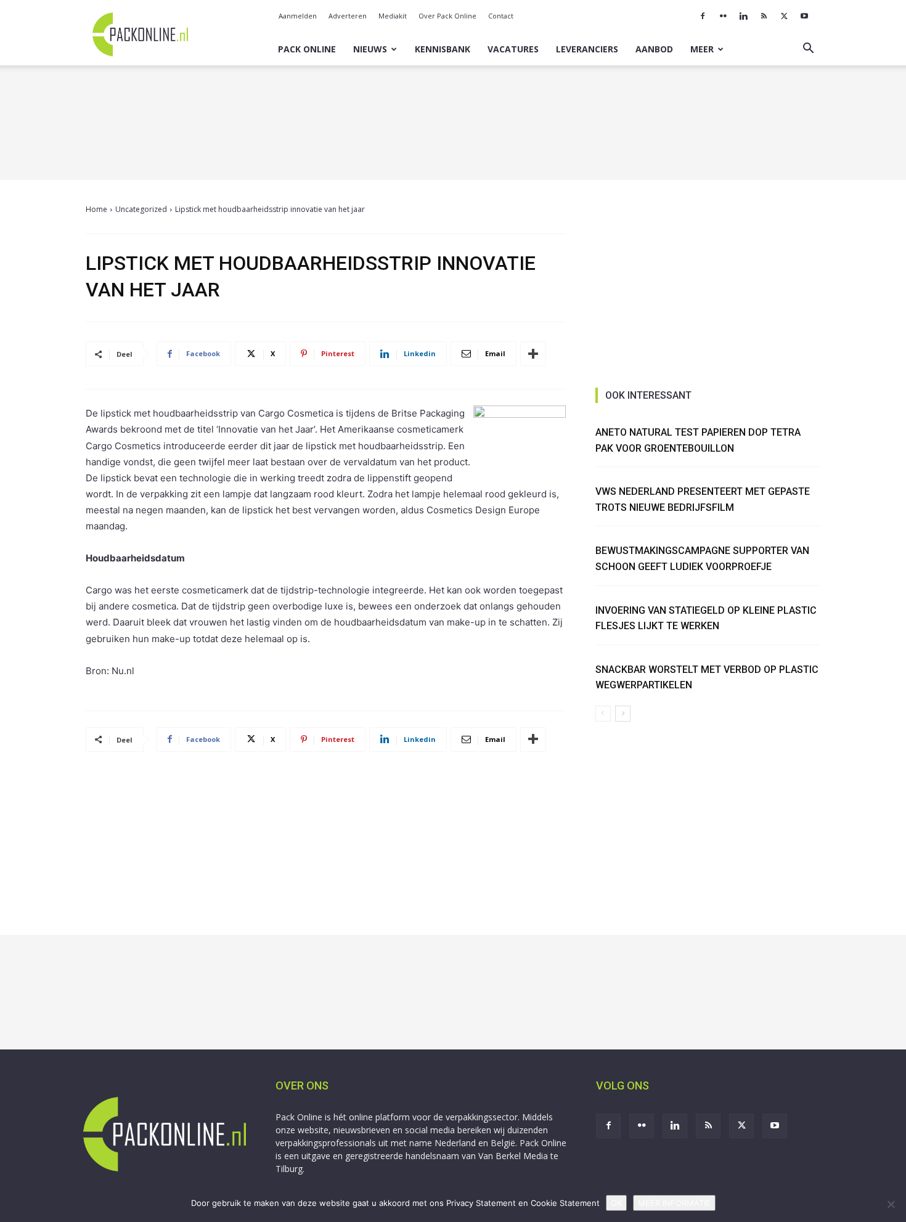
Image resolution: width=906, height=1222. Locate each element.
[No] (890, 1204)
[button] (808, 49)
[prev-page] (603, 714)
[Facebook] (702, 16)
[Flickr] (723, 16)
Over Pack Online (447, 15)
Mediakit (392, 15)
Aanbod (654, 49)
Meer (702, 49)
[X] (784, 16)
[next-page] (623, 714)
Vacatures (513, 49)
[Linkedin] (743, 16)
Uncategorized (141, 209)
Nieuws (370, 49)
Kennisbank (442, 49)
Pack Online (307, 49)
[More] (533, 353)
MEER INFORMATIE (674, 1203)
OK (616, 1203)
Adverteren (348, 15)
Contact (500, 15)
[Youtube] (804, 16)
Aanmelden (298, 15)
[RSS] (763, 16)
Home (96, 209)
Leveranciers (587, 49)
